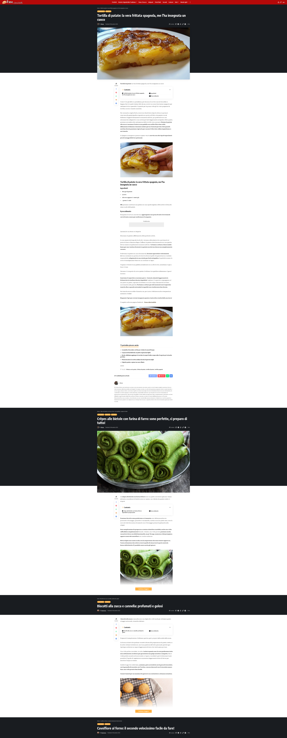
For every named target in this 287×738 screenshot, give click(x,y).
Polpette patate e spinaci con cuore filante (133, 362)
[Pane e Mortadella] (12, 2)
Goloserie (100, 414)
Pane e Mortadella (150, 302)
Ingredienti (153, 93)
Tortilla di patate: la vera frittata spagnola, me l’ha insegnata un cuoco (133, 94)
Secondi (114, 414)
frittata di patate (141, 369)
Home (98, 8)
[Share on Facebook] (176, 24)
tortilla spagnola (159, 369)
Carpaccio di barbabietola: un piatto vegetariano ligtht (136, 352)
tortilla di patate (150, 369)
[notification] (278, 2)
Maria (102, 24)
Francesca (103, 610)
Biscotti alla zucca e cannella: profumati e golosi (133, 631)
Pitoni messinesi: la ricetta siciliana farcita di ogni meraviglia (138, 359)
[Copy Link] (183, 24)
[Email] (116, 99)
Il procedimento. (155, 631)
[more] (190, 2)
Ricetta (108, 11)
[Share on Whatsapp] (180, 24)
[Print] (185, 24)
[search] (281, 2)
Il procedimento (155, 96)
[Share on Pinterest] (178, 24)
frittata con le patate (131, 369)
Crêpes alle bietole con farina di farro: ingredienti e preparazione (132, 511)
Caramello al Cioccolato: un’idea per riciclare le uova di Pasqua (138, 350)
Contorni (100, 724)
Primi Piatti (101, 11)
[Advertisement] (146, 224)
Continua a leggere (143, 589)
